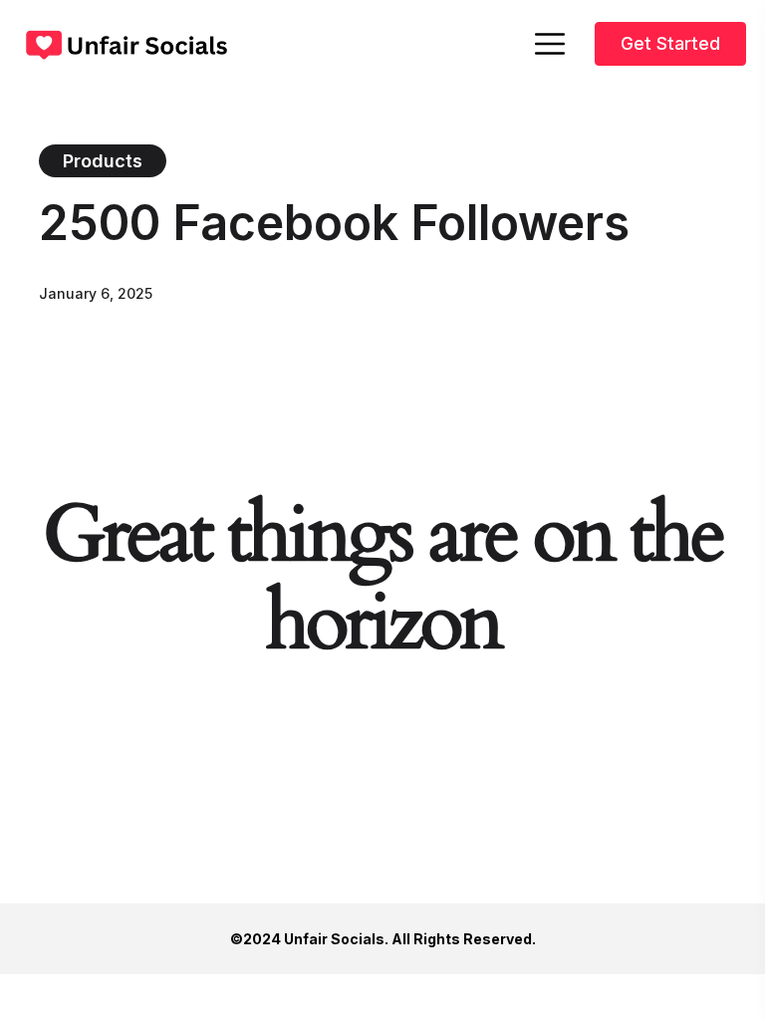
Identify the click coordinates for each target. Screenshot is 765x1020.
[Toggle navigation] (551, 44)
